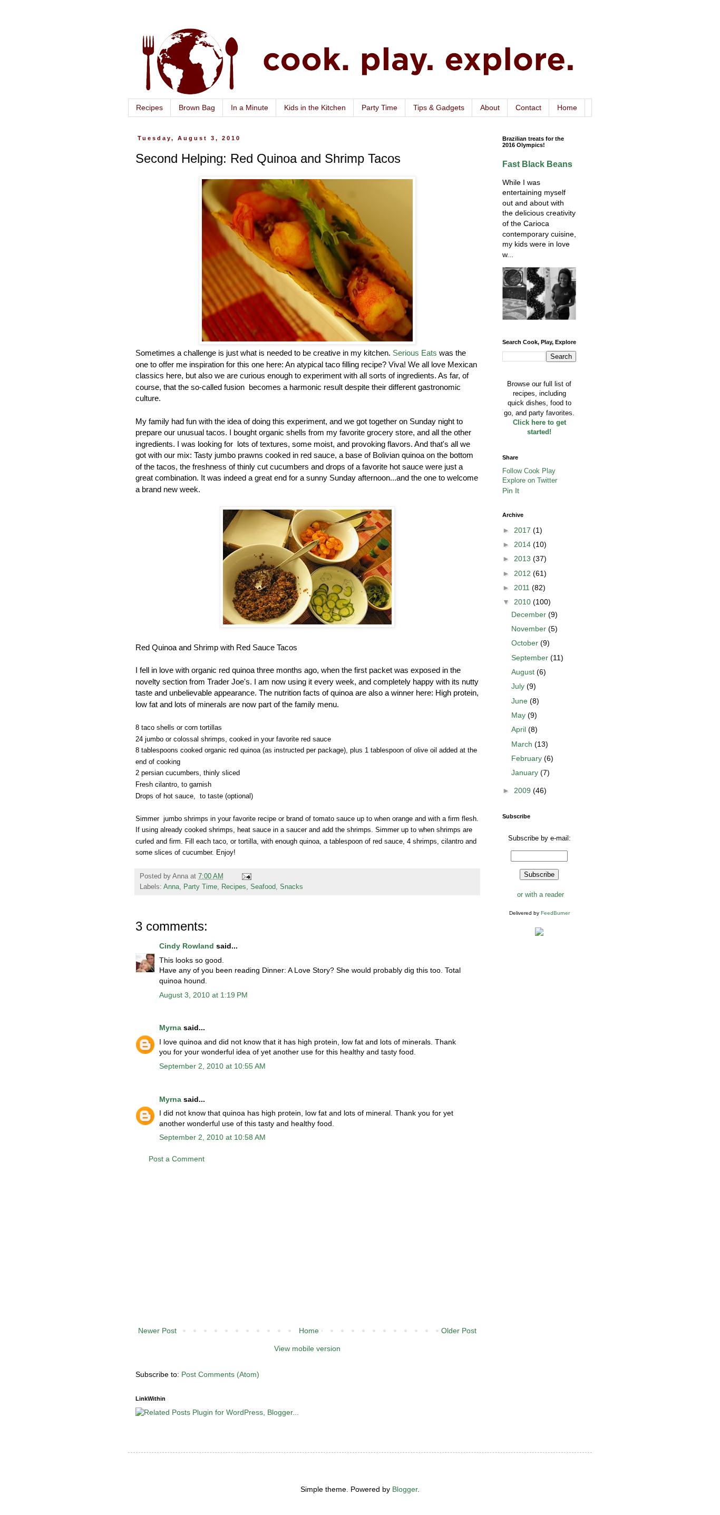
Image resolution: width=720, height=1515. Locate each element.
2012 (523, 573)
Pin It (510, 490)
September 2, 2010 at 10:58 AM (212, 1137)
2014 (523, 544)
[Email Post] (246, 876)
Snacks (291, 887)
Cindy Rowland (186, 946)
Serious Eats (415, 352)
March (522, 744)
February (527, 758)
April (519, 729)
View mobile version (307, 1348)
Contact (528, 107)
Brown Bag (197, 107)
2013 (523, 558)
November (529, 628)
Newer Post (157, 1330)
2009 (523, 790)
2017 (523, 530)
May (519, 715)
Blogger (404, 1489)
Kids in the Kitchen (315, 107)
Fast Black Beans (537, 164)
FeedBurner (555, 913)
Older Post (458, 1330)
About (490, 107)
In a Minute (249, 107)
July (519, 686)
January (525, 772)
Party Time (379, 107)
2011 (523, 587)
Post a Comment (177, 1159)
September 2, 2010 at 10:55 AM (212, 1066)
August (524, 672)
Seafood (263, 887)
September (530, 657)
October (525, 643)
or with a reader (540, 894)
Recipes (149, 107)
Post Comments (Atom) (220, 1374)
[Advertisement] (307, 1245)
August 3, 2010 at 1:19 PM (203, 995)
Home (567, 107)
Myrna (170, 1027)
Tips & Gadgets (438, 107)
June (520, 701)
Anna (171, 887)
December (529, 614)
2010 (523, 602)
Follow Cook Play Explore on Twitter (529, 475)
